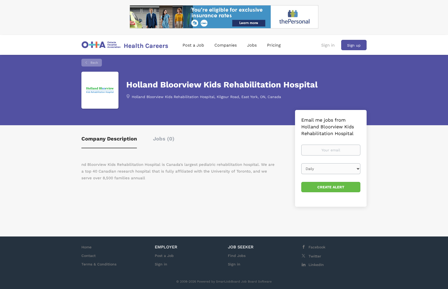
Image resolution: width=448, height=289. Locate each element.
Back (93, 62)
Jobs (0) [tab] (163, 139)
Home (86, 247)
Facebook (317, 247)
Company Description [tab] (109, 139)
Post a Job (164, 256)
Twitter (315, 256)
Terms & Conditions (98, 264)
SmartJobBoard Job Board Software (244, 281)
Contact (88, 256)
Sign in (328, 45)
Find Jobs (237, 256)
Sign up (354, 45)
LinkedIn (316, 265)
